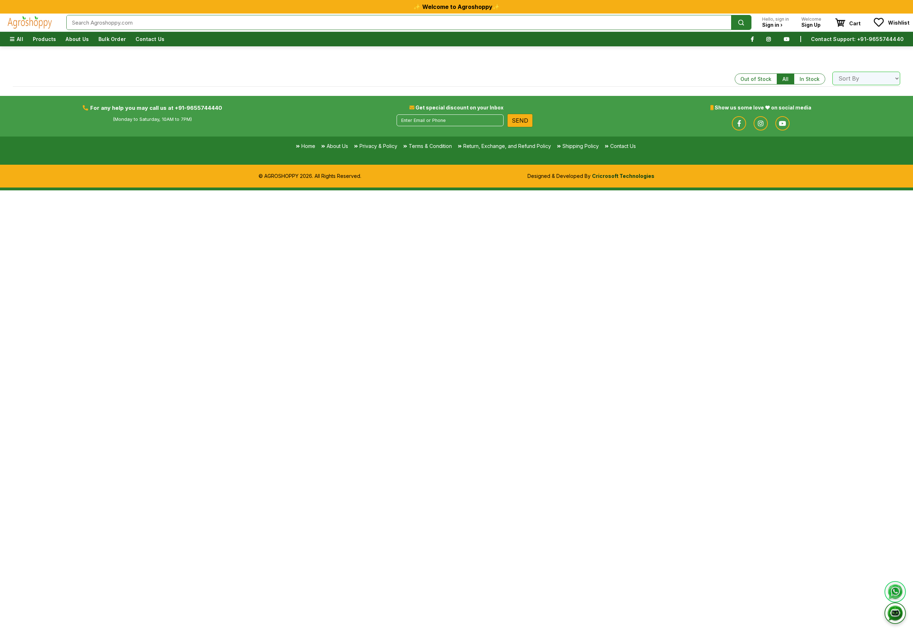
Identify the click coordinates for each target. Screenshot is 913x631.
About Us (77, 39)
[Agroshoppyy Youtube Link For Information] (782, 123)
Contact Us (150, 39)
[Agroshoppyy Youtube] (786, 39)
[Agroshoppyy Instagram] (768, 39)
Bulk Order (112, 39)
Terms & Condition (430, 146)
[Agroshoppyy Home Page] (29, 22)
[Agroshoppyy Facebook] (752, 39)
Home (308, 146)
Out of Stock (755, 79)
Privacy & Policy (378, 146)
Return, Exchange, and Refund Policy (507, 146)
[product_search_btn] (741, 22)
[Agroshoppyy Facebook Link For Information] (739, 123)
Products (44, 39)
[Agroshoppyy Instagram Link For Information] (761, 123)
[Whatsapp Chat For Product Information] (895, 590)
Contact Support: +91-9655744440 (857, 39)
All (20, 39)
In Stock (810, 79)
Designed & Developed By (590, 176)
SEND (520, 120)
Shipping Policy (580, 146)
